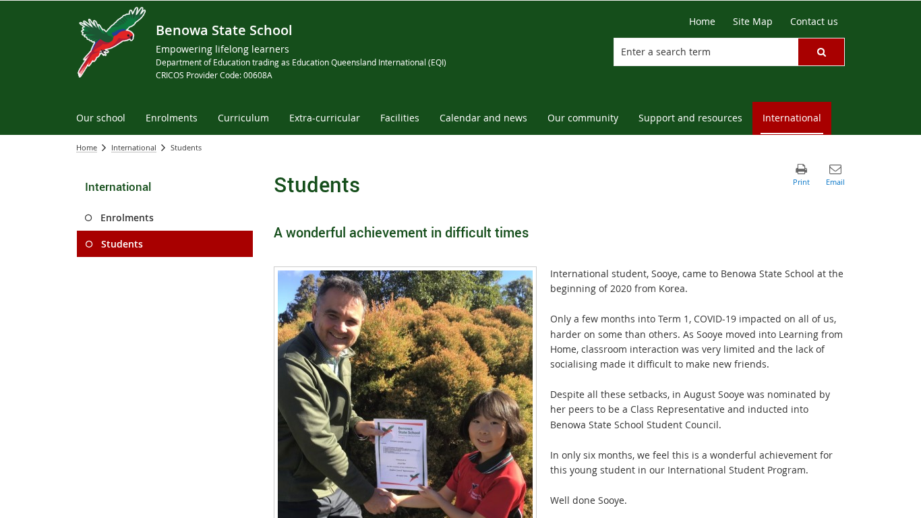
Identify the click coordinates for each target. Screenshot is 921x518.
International (133, 147)
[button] (821, 51)
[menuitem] (101, 118)
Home (86, 147)
